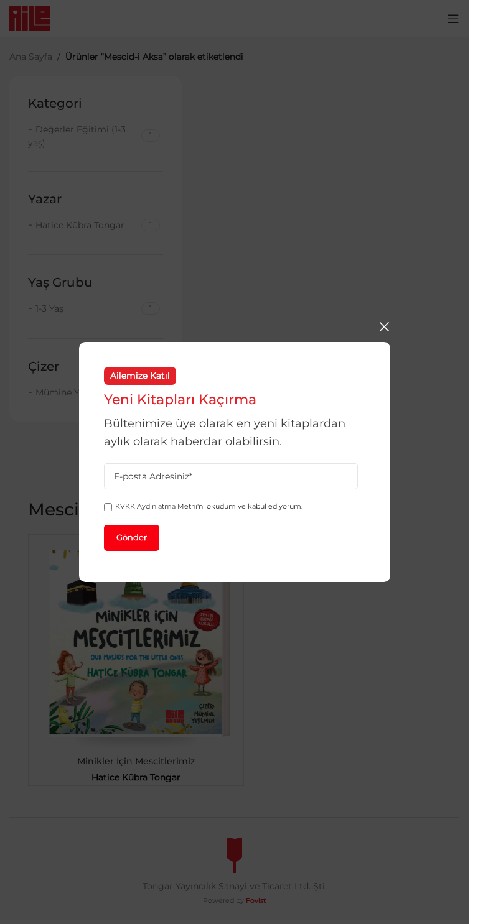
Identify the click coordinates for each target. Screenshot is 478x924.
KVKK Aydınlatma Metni (156, 506)
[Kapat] (384, 326)
